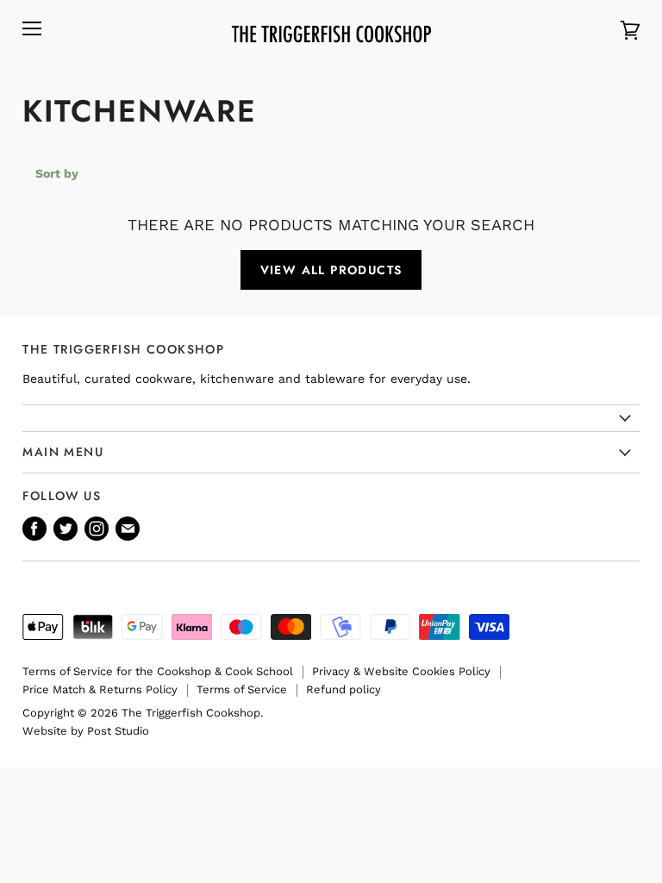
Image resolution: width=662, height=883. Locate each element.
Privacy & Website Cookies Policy (401, 671)
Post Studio (118, 730)
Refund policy (343, 689)
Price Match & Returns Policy (100, 689)
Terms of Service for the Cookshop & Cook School (157, 671)
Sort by (56, 173)
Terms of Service (242, 689)
